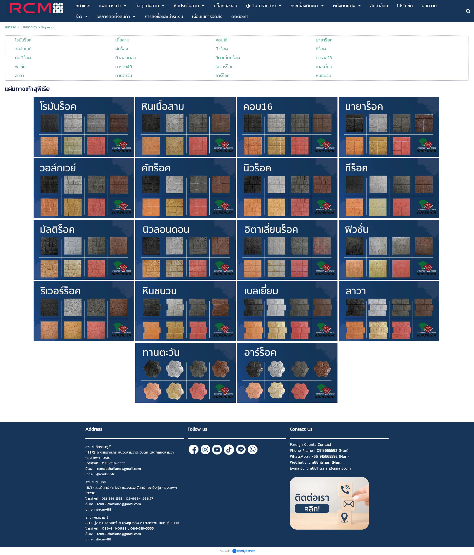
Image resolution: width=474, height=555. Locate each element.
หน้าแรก (10, 27)
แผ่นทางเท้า (29, 27)
